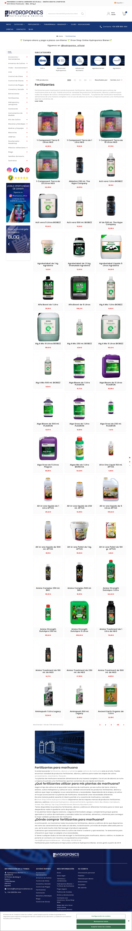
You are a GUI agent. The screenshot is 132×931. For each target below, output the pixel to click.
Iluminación (13, 109)
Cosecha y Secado (16, 89)
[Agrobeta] (117, 60)
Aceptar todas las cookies (101, 927)
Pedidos (81, 876)
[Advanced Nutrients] (79, 60)
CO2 (10, 72)
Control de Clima (15, 76)
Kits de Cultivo (14, 120)
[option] (18, 243)
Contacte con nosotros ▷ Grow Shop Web (65, 900)
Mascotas (12, 133)
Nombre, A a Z (116, 80)
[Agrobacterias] (98, 60)
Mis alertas (82, 888)
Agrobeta (117, 68)
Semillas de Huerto (16, 156)
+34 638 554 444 (14, 892)
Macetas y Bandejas (16, 124)
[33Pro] (42, 60)
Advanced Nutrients (79, 69)
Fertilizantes (13, 98)
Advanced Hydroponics (61, 69)
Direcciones (82, 882)
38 (118, 725)
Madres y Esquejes (16, 128)
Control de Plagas (16, 85)
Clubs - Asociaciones (17, 68)
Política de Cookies (64, 892)
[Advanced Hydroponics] (61, 60)
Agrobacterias (98, 68)
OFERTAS (11, 137)
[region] (66, 921)
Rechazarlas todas (101, 921)
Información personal (86, 873)
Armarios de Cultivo (16, 63)
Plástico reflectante (17, 148)
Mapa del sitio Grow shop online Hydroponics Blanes (64, 907)
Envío (59, 873)
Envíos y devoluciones (65, 895)
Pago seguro (62, 889)
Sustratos (12, 161)
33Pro (42, 68)
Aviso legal (61, 876)
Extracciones (13, 94)
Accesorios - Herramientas (14, 58)
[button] (8, 243)
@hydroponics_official (73, 45)
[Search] (82, 14)
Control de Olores (16, 81)
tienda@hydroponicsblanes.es (20, 889)
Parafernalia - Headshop (14, 142)
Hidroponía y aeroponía (13, 103)
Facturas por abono (85, 879)
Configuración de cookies (101, 916)
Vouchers (81, 885)
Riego (10, 152)
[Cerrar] (128, 921)
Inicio (9, 52)
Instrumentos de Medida (15, 114)
